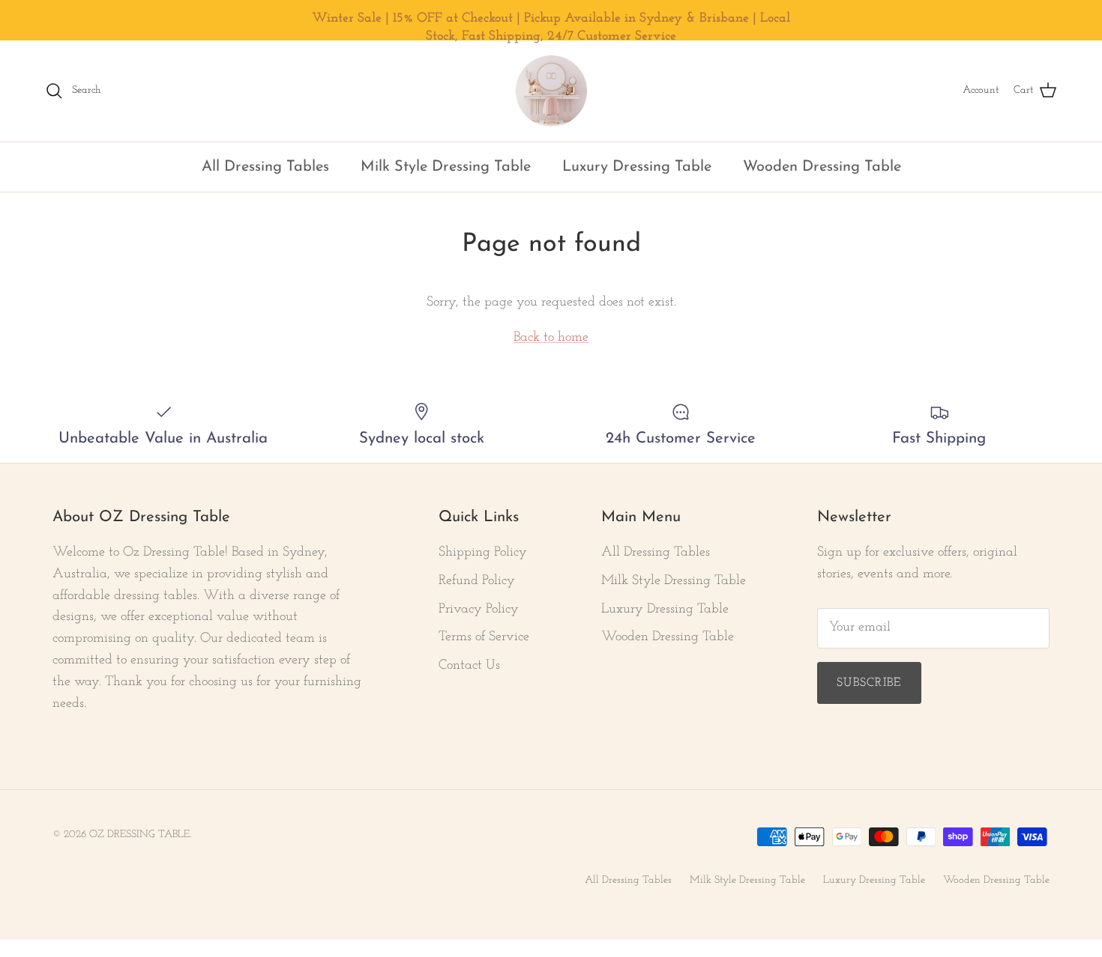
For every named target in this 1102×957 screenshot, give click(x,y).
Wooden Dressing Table (822, 167)
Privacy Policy (479, 609)
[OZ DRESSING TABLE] (551, 91)
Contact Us (469, 665)
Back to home (551, 337)
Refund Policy (477, 581)
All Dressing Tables (265, 167)
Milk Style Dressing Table (446, 167)
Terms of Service (484, 637)
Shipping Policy (483, 552)
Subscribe (869, 683)
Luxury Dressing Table (636, 167)
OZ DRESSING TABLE (139, 834)
